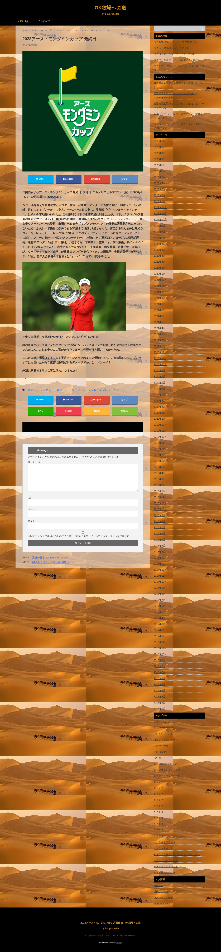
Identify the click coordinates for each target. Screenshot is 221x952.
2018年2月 (159, 557)
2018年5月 (159, 539)
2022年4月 (159, 255)
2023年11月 (160, 141)
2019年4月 (159, 473)
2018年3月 (159, 551)
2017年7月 (159, 599)
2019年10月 (160, 436)
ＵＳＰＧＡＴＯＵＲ (164, 872)
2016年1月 (159, 708)
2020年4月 (159, 400)
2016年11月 (160, 648)
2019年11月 (160, 430)
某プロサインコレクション (168, 769)
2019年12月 (160, 424)
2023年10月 (160, 147)
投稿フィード (161, 891)
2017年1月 (159, 636)
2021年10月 (160, 292)
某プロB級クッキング (166, 763)
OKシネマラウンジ (165, 721)
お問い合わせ (24, 21)
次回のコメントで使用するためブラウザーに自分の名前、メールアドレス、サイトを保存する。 (80, 536)
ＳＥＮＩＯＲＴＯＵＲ (166, 860)
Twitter (41, 179)
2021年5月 (159, 322)
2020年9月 (159, 370)
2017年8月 (159, 593)
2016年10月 (160, 654)
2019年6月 (159, 461)
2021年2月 (159, 340)
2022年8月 (159, 231)
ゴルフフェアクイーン (166, 739)
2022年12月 (160, 207)
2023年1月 (159, 201)
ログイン (158, 885)
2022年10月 (160, 219)
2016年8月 (159, 666)
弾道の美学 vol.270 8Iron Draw (49, 557)
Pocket (68, 411)
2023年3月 (159, 189)
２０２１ (158, 782)
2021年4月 (159, 328)
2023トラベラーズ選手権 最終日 (50, 562)
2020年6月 (159, 388)
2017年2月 (159, 630)
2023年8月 (159, 159)
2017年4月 (159, 618)
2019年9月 (159, 442)
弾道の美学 (160, 751)
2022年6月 (159, 243)
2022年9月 (159, 225)
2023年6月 (159, 171)
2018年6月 (159, 533)
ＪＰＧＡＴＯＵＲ (163, 848)
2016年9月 (159, 660)
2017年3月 (159, 624)
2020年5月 (159, 394)
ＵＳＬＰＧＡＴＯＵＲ (166, 866)
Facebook (69, 179)
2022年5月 (159, 249)
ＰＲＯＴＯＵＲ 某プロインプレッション (92, 389)
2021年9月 (159, 298)
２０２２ (158, 788)
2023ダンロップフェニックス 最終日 (174, 54)
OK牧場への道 (110, 7)
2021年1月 (159, 346)
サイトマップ (42, 21)
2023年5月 (159, 177)
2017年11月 (160, 575)
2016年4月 (159, 690)
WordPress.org (162, 903)
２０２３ (33, 389)
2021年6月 (159, 316)
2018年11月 (160, 503)
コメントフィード (163, 897)
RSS (97, 411)
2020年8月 (159, 376)
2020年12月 (160, 352)
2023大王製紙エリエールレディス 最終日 (177, 60)
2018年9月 (159, 515)
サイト (31, 521)
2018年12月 (160, 497)
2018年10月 (160, 509)
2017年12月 (160, 569)
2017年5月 (159, 612)
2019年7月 (159, 455)
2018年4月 (159, 545)
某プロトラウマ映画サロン (168, 775)
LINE (40, 411)
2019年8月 (159, 449)
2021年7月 (159, 310)
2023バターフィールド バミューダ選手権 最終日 (179, 68)
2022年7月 (159, 237)
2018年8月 (159, 521)
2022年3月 (159, 261)
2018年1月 (159, 563)
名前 (30, 497)
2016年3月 (159, 696)
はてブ (124, 179)
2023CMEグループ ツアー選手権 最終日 (175, 42)
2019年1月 (159, 491)
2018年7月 (159, 527)
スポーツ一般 (161, 745)
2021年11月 (160, 285)
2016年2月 (159, 702)
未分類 (157, 757)
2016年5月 (159, 684)
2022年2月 (159, 267)
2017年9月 (159, 587)
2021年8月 (159, 304)
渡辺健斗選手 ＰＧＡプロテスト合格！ (174, 83)
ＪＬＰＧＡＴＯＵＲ (52, 389)
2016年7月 (159, 672)
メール (31, 509)
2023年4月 (159, 183)
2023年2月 (159, 195)
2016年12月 (160, 642)
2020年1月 (159, 418)
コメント (34, 461)
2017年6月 (159, 606)
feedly (125, 411)
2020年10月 (160, 364)
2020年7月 (159, 382)
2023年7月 (159, 165)
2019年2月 (159, 485)
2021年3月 (159, 334)
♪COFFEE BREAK (165, 727)
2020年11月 (160, 358)
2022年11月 (160, 213)
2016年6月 (159, 678)
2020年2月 (159, 412)
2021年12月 (160, 279)
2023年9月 (159, 153)
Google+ (97, 179)
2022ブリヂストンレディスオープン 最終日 (178, 113)
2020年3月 (159, 406)
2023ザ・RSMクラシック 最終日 (171, 48)
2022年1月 (159, 273)
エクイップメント (163, 733)
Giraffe (119, 943)
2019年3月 (159, 479)
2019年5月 (159, 467)
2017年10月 (160, 581)
